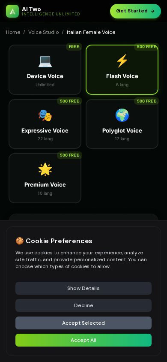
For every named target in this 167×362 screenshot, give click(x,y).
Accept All (83, 340)
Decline (83, 305)
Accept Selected (83, 323)
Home (13, 32)
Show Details (83, 288)
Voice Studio (43, 32)
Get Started (132, 11)
